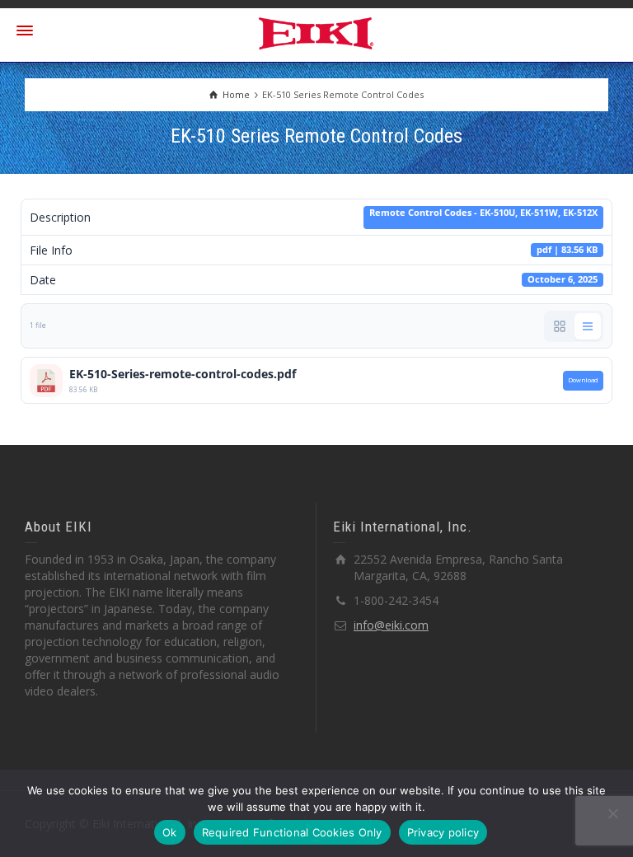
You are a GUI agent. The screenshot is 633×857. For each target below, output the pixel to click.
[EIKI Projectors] (317, 32)
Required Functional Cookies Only (292, 832)
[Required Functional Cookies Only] (612, 813)
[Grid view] (559, 326)
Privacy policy (443, 832)
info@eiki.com (391, 625)
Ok (169, 832)
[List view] (587, 326)
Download (583, 380)
